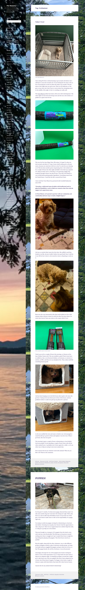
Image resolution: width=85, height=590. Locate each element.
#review (55, 462)
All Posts (8, 246)
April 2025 (9, 110)
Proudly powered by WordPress (42, 587)
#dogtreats (67, 461)
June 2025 (9, 105)
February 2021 (10, 195)
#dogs (63, 461)
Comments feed (10, 262)
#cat (61, 461)
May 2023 (9, 144)
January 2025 (10, 117)
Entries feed (9, 260)
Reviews (8, 249)
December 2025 (10, 91)
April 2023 (9, 147)
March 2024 (9, 133)
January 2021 (10, 198)
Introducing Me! (16, 61)
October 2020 (10, 205)
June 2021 (9, 186)
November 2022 (10, 158)
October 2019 (10, 233)
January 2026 (10, 89)
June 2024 (9, 126)
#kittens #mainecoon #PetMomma (43, 462)
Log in (8, 257)
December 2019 (10, 228)
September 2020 (10, 207)
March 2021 (9, 193)
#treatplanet (60, 462)
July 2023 (9, 142)
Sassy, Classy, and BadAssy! (12, 44)
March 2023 (9, 149)
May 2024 (9, 128)
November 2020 (10, 202)
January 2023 (10, 154)
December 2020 (10, 200)
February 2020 (10, 223)
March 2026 (9, 84)
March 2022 (9, 175)
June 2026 (9, 77)
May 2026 (9, 79)
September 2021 (10, 184)
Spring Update (16, 53)
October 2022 (10, 161)
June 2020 (9, 214)
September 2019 (10, 235)
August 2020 (9, 209)
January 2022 (10, 179)
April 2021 (9, 191)
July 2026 (9, 75)
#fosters (52, 574)
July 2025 (9, 103)
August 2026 (9, 73)
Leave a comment (40, 464)
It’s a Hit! (9, 34)
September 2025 (10, 98)
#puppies (57, 574)
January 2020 (10, 226)
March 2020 (9, 221)
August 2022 (9, 165)
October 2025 (10, 96)
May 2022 (9, 170)
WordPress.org (10, 264)
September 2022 (10, 163)
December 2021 (10, 182)
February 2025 (10, 114)
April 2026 (9, 82)
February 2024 (10, 135)
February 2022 (10, 177)
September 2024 (10, 124)
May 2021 (9, 189)
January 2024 (10, 137)
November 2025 (10, 93)
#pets (52, 462)
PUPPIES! (40, 478)
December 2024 (10, 119)
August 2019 (9, 237)
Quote (37, 461)
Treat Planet (41, 94)
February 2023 (10, 151)
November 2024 (10, 121)
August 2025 (9, 100)
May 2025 (9, 107)
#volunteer (66, 462)
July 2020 (9, 212)
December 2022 (10, 156)
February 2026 (10, 86)
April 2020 (9, 219)
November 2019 (10, 230)
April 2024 (9, 131)
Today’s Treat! (39, 22)
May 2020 (9, 216)
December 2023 (10, 140)
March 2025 (9, 112)
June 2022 (9, 168)
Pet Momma (11, 6)
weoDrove (9, 61)
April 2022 (9, 172)
